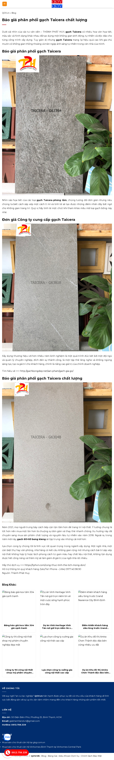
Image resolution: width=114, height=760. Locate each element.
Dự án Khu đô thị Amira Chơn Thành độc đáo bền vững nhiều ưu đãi (95, 671)
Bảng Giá (52, 756)
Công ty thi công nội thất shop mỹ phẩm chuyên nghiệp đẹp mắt (19, 671)
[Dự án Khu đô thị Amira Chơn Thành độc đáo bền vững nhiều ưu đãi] (95, 651)
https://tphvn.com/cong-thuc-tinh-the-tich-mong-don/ (55, 565)
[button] (4, 4)
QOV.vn (5, 13)
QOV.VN (35, 756)
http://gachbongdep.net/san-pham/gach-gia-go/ (46, 371)
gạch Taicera (73, 31)
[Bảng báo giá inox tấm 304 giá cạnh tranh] (19, 606)
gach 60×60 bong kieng (31, 539)
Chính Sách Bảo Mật (91, 756)
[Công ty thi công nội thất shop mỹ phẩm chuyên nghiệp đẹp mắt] (19, 651)
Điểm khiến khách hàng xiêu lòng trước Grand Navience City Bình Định (95, 626)
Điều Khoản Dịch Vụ (69, 756)
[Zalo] (7, 737)
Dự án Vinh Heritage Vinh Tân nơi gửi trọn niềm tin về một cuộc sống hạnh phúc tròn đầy (57, 626)
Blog (14, 13)
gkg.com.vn (39, 742)
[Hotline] (8, 752)
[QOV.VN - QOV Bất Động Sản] (57, 4)
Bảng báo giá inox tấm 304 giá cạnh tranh (19, 626)
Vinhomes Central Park (69, 747)
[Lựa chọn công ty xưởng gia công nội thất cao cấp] (57, 651)
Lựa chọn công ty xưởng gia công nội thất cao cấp (57, 671)
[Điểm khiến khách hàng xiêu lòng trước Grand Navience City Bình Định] (95, 606)
